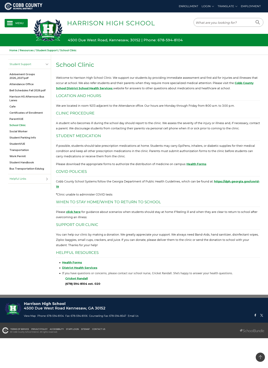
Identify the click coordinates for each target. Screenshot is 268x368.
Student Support (20, 64)
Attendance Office (21, 84)
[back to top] (260, 357)
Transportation (19, 150)
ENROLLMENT (188, 6)
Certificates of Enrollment (26, 112)
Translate (225, 6)
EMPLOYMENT (251, 6)
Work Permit (17, 156)
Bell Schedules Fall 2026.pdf (27, 90)
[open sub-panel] (47, 64)
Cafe (12, 106)
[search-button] (258, 22)
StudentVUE (17, 143)
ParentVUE (16, 119)
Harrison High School (111, 23)
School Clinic (17, 125)
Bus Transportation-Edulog (26, 168)
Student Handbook (21, 162)
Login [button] (206, 6)
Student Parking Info (22, 137)
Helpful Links (18, 178)
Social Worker (18, 131)
